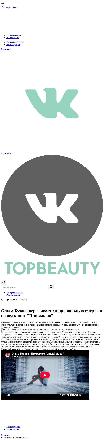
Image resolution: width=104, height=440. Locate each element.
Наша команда (13, 427)
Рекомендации (13, 44)
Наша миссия (12, 37)
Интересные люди (14, 42)
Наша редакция (13, 35)
